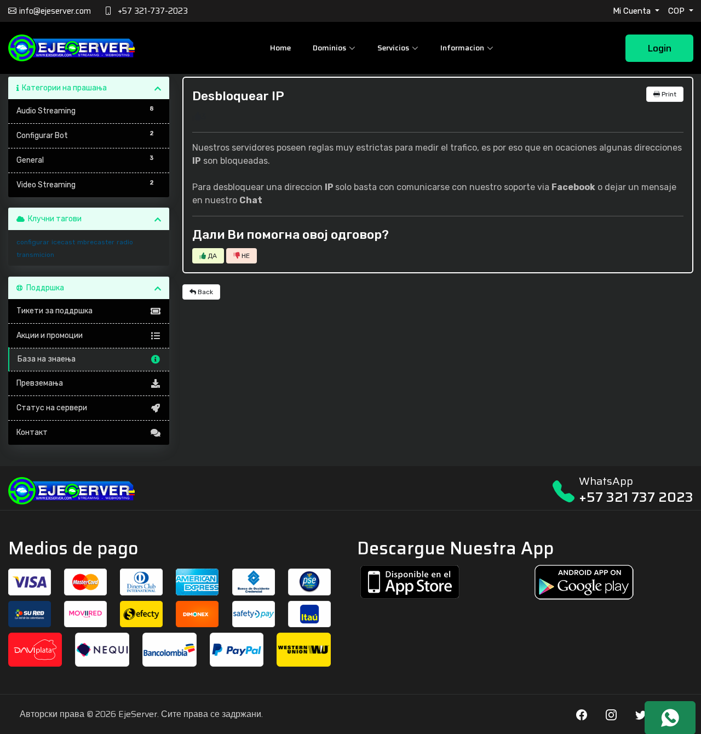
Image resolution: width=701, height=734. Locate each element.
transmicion (35, 255)
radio (125, 242)
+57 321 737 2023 (636, 497)
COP (677, 11)
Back (204, 292)
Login (659, 48)
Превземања (39, 383)
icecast (63, 242)
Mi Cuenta (633, 11)
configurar (32, 242)
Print (668, 94)
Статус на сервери (51, 407)
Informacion (462, 48)
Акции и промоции (49, 335)
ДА (211, 256)
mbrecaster (95, 242)
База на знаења (47, 359)
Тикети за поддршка (54, 311)
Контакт (32, 432)
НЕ (245, 256)
